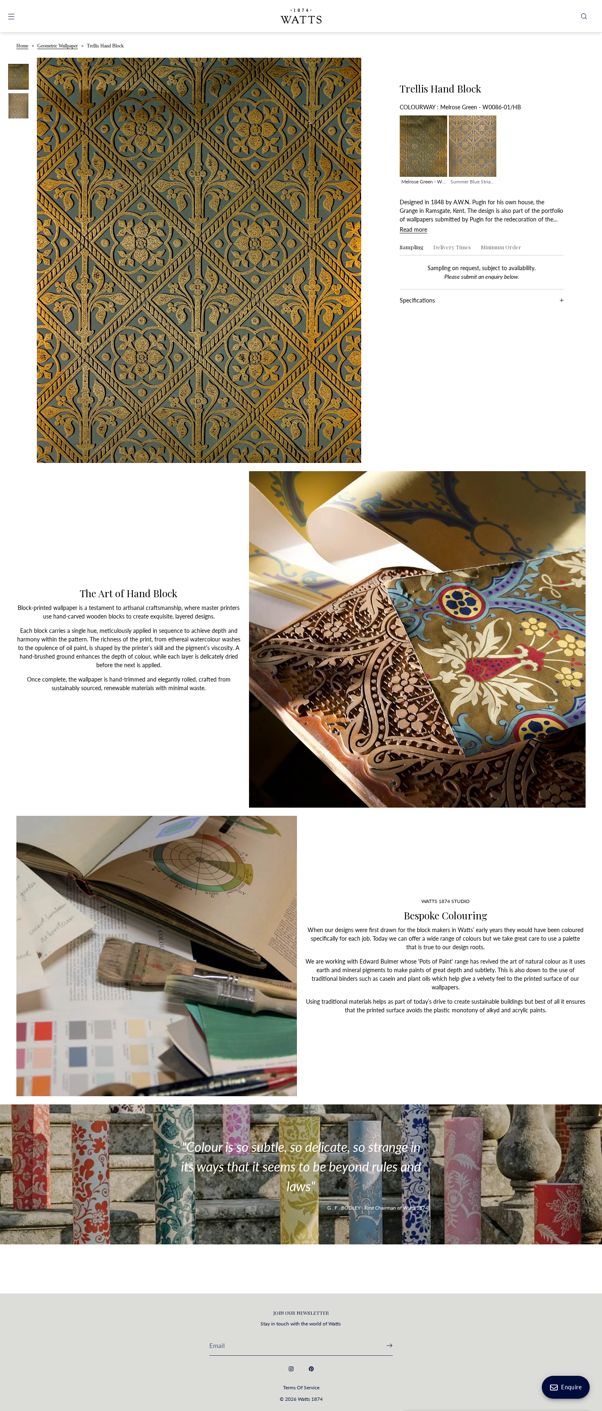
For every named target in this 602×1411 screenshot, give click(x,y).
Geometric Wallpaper (57, 46)
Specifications (417, 300)
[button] (584, 16)
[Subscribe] (382, 1345)
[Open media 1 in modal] (199, 260)
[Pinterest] (311, 1369)
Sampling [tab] (411, 247)
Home (22, 46)
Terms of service (301, 1387)
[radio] (423, 151)
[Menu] (18, 16)
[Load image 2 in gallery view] (18, 106)
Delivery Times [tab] (452, 247)
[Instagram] (291, 1369)
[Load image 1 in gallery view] (18, 77)
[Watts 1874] (301, 16)
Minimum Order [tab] (501, 247)
